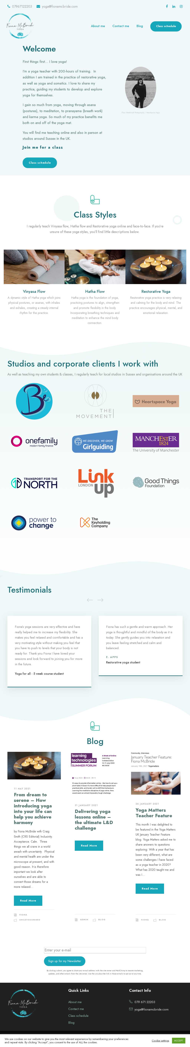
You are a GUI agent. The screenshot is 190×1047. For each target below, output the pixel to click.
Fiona (23, 914)
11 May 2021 (22, 788)
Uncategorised (29, 919)
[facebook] (167, 6)
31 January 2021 (86, 805)
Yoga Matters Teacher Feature (154, 813)
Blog (140, 26)
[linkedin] (173, 6)
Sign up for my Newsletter (64, 961)
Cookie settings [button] (160, 1040)
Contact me (120, 26)
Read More (28, 901)
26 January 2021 (147, 804)
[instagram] (181, 6)
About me (98, 26)
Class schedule (166, 26)
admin (84, 919)
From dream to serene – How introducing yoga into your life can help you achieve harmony (33, 808)
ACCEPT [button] (178, 1040)
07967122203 (22, 6)
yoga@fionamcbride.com (60, 6)
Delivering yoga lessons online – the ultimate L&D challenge (94, 819)
